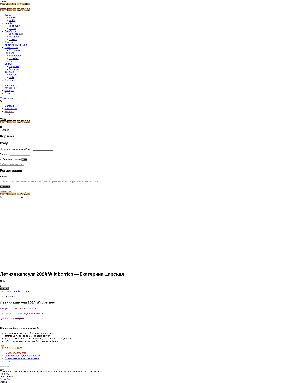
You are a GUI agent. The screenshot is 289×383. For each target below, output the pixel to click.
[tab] (147, 296)
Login (9, 191)
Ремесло (9, 53)
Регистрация (5, 186)
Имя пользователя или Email (16, 149)
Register (3, 191)
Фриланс (9, 72)
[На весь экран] (5, 366)
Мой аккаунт (7, 98)
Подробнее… (7, 379)
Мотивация (15, 50)
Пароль (4, 154)
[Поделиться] (3, 366)
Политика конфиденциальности (22, 355)
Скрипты (14, 66)
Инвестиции (16, 34)
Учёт (11, 77)
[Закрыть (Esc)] (1, 366)
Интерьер (14, 26)
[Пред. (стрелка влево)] (1, 369)
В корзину (4, 288)
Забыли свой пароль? (12, 164)
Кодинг (13, 74)
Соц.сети (14, 69)
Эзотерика (10, 80)
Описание (10, 296)
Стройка (14, 58)
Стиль (12, 28)
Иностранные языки (16, 45)
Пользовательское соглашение (22, 358)
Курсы (8, 15)
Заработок (10, 31)
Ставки (13, 39)
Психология (11, 47)
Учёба (12, 20)
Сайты (8, 64)
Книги (12, 17)
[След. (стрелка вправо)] (3, 369)
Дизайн (9, 23)
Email (3, 176)
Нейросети (15, 36)
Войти (24, 159)
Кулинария (15, 55)
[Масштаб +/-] (8, 366)
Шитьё (12, 61)
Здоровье (10, 42)
